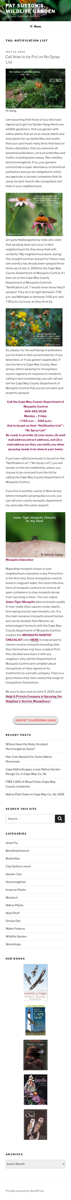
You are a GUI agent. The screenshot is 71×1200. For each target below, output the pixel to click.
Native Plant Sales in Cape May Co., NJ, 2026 (35, 794)
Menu (37, 26)
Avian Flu (12, 843)
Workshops (13, 944)
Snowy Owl (13, 921)
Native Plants (14, 905)
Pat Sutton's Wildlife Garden (30, 8)
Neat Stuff (13, 913)
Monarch (12, 897)
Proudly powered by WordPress (25, 1190)
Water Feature (15, 928)
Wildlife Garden (16, 936)
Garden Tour (14, 874)
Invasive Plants (16, 890)
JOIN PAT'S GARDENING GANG (35, 720)
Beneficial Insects (17, 850)
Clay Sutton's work (18, 866)
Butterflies (13, 858)
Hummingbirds (16, 882)
